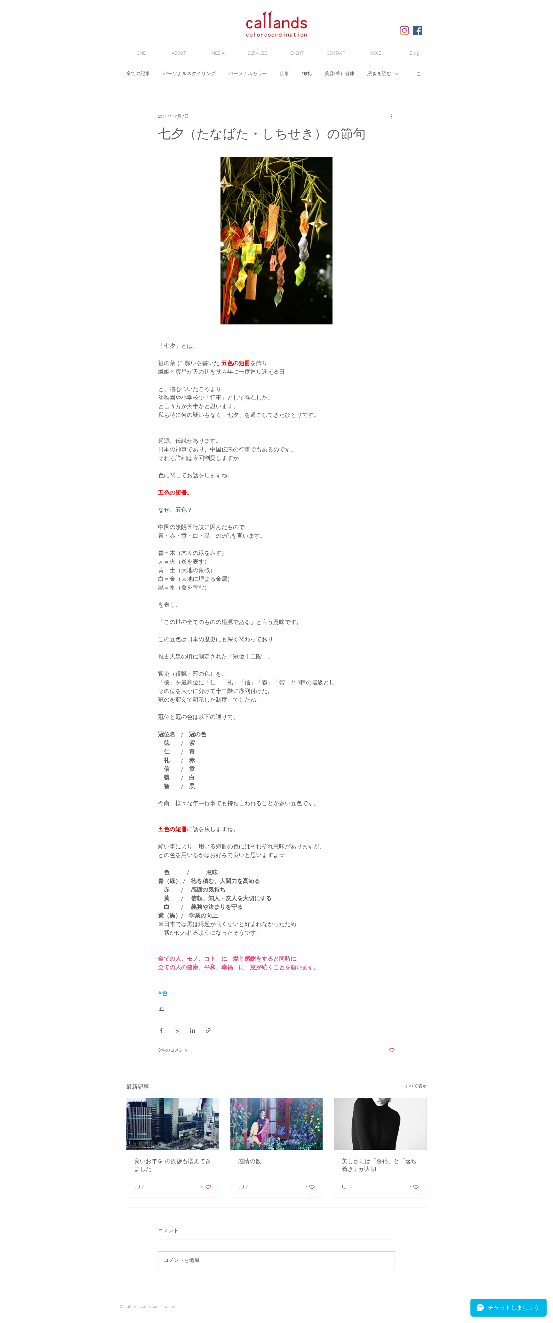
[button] (419, 73)
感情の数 (249, 1161)
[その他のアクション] (391, 116)
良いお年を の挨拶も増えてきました (172, 1165)
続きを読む (379, 74)
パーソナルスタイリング (189, 74)
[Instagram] (404, 30)
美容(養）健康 (340, 74)
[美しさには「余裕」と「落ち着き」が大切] (380, 1124)
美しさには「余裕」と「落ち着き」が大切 (379, 1165)
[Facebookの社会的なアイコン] (417, 30)
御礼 (307, 74)
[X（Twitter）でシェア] (177, 1030)
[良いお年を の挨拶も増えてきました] (172, 1124)
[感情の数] (276, 1124)
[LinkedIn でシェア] (192, 1030)
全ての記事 (138, 74)
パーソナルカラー (247, 74)
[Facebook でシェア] (161, 1030)
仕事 (284, 74)
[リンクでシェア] (208, 1030)
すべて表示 (416, 1086)
